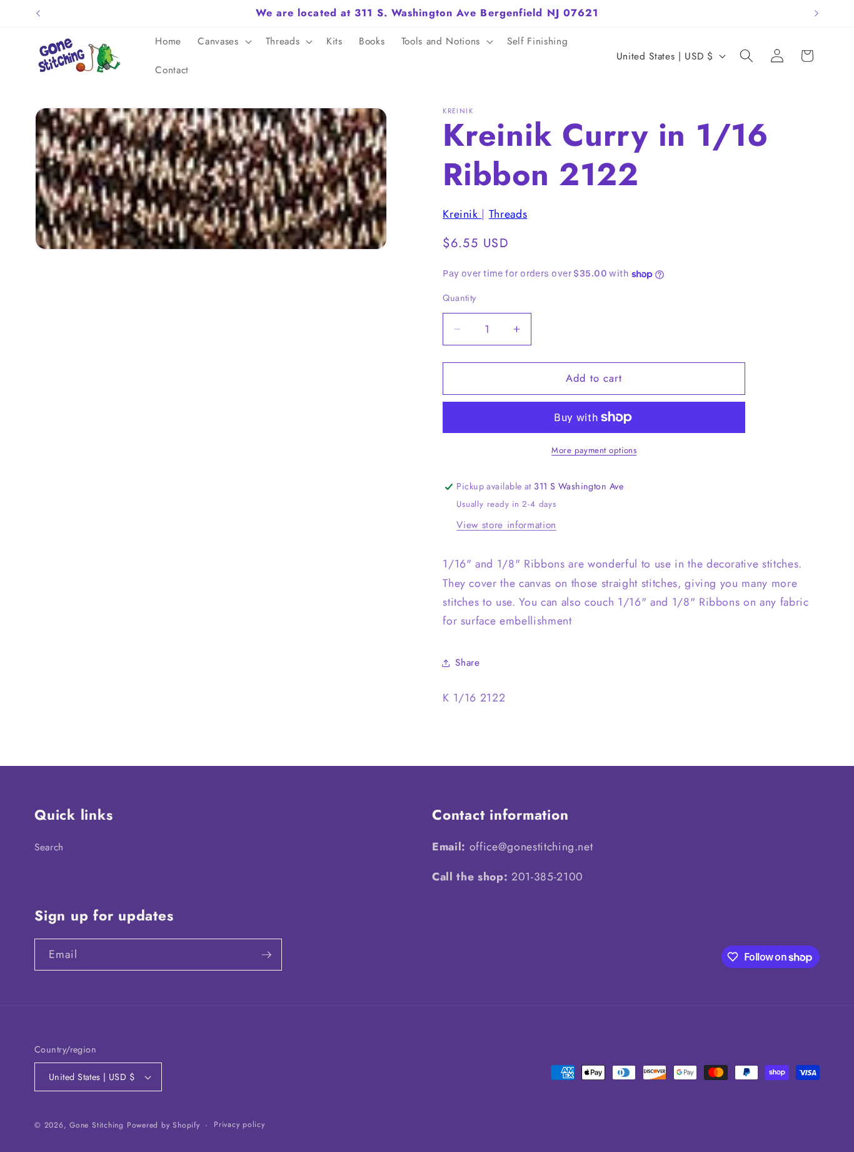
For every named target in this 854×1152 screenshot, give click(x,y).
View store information (506, 525)
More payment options (593, 450)
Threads (508, 214)
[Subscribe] (266, 955)
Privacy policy (239, 1124)
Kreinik (462, 214)
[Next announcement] (816, 13)
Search (49, 847)
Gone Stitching (96, 1125)
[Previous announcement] (38, 13)
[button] (223, 42)
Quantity (459, 298)
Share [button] (467, 663)
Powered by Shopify (163, 1125)
